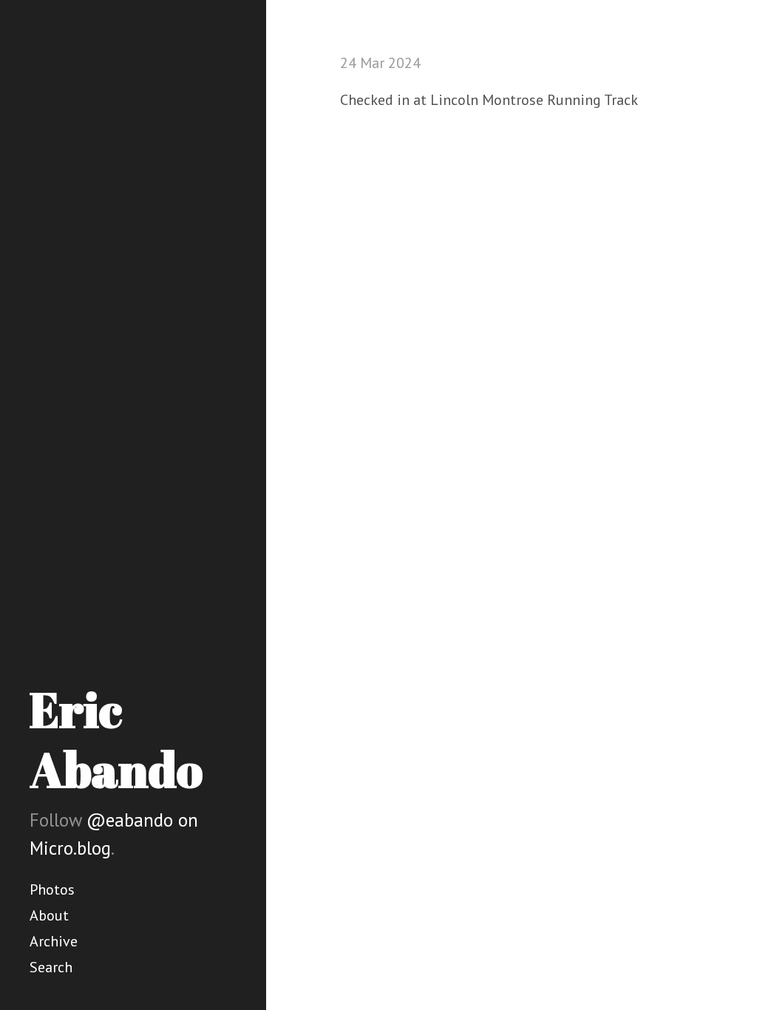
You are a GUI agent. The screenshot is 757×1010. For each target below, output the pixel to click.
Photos (52, 889)
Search (51, 967)
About (49, 915)
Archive (54, 941)
